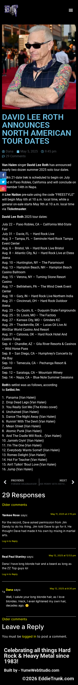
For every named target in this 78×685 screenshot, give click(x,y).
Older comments (14, 505)
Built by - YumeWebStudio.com (31, 670)
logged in (29, 636)
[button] (70, 10)
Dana (9, 589)
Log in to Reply (10, 541)
